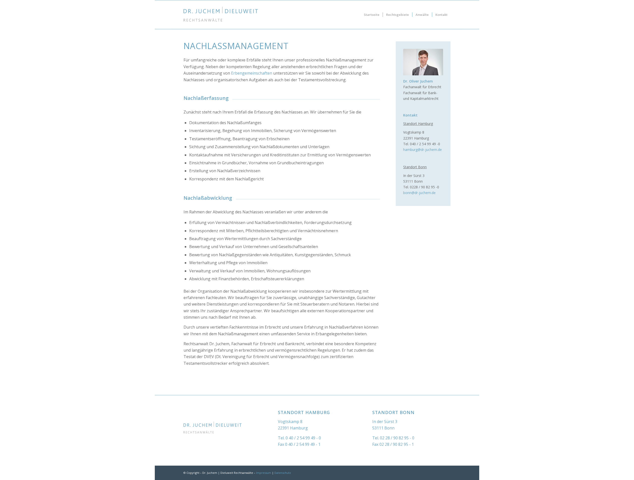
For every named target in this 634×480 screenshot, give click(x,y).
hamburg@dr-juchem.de (422, 149)
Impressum (263, 473)
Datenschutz (282, 473)
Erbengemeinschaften (251, 73)
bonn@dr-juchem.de (419, 192)
